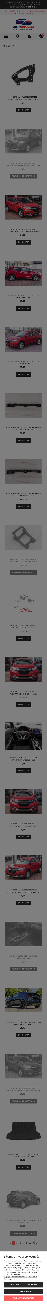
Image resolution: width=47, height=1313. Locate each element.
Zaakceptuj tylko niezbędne (23, 1285)
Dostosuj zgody (23, 1291)
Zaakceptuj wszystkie (23, 1298)
